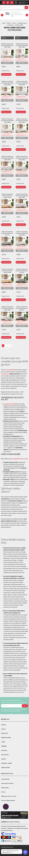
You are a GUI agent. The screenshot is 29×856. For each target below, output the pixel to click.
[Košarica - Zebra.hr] (12, 2)
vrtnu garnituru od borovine (19, 458)
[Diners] (6, 841)
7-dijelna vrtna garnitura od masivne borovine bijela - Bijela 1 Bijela (22, 83)
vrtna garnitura (5, 374)
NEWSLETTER (4, 733)
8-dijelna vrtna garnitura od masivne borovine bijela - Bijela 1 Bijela (7, 83)
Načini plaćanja (5, 787)
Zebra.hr (4, 23)
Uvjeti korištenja (5, 779)
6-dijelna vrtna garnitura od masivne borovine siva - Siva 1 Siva (22, 270)
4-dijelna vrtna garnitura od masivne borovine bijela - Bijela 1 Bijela (22, 195)
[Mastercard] (3, 837)
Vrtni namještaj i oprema (22, 23)
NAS (5, 719)
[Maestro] (8, 837)
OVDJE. (19, 711)
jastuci (5, 447)
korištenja (7, 773)
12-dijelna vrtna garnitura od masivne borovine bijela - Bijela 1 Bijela (22, 45)
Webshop (9, 23)
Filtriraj (4, 37)
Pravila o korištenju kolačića (8, 800)
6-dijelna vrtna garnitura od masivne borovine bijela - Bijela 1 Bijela (7, 158)
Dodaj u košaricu (7, 74)
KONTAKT (3, 759)
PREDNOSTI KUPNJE (6, 737)
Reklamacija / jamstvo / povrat (8, 796)
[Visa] (14, 837)
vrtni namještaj (10, 369)
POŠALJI (25, 705)
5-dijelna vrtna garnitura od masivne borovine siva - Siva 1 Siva (7, 233)
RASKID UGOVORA (5, 767)
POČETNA (3, 724)
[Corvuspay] (8, 834)
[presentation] (2, 15)
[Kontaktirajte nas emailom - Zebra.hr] (8, 2)
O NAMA (3, 742)
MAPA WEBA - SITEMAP (6, 763)
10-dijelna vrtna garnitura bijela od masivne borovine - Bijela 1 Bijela (7, 45)
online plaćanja (10, 822)
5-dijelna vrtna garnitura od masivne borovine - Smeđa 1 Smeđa (7, 195)
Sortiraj (18, 37)
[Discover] (19, 837)
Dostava (3, 792)
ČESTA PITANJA (5, 754)
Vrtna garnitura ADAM (19, 25)
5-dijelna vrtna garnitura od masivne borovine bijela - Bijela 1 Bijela (22, 233)
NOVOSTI (3, 729)
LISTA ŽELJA (4, 750)
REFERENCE (4, 746)
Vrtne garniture (10, 25)
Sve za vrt (14, 23)
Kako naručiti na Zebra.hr (7, 783)
